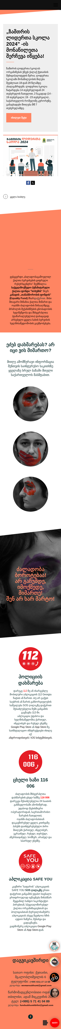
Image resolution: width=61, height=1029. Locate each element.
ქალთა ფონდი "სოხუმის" (27, 291)
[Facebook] (28, 183)
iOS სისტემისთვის (41, 737)
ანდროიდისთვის (19, 737)
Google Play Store (21, 727)
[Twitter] (33, 183)
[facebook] (30, 1018)
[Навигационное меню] (55, 5)
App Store (40, 727)
